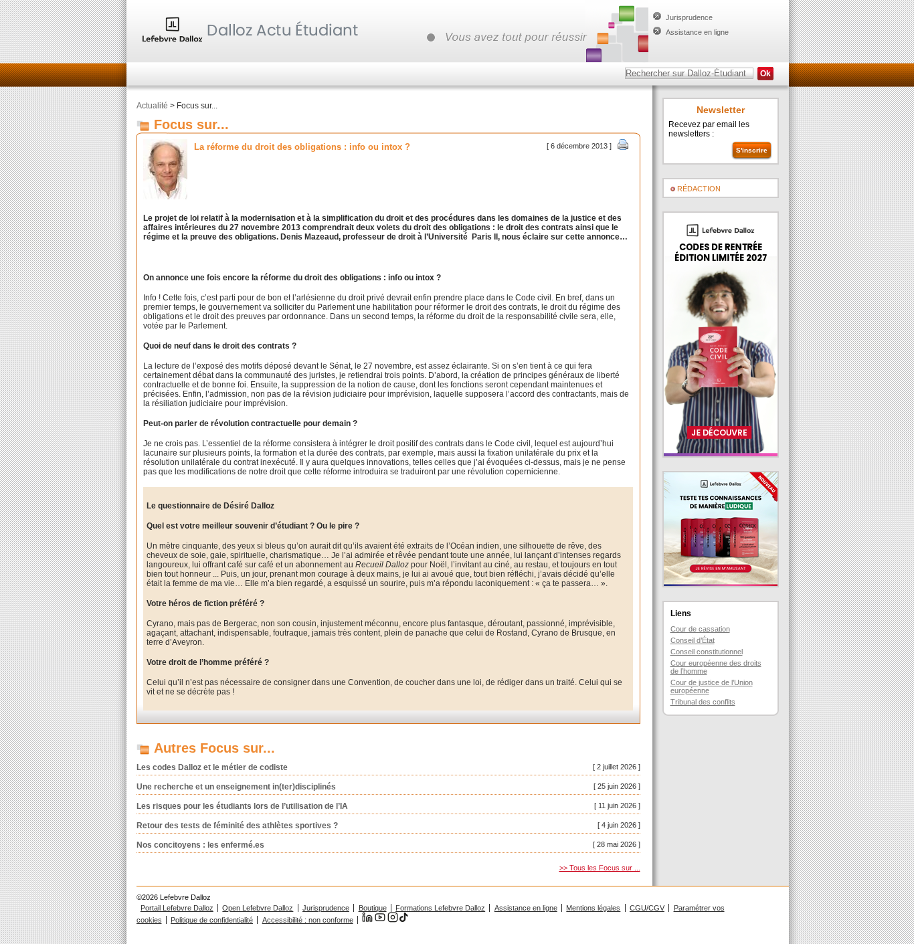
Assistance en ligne (697, 32)
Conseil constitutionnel (706, 652)
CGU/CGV (647, 908)
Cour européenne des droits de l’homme (715, 667)
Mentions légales (593, 908)
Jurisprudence (689, 17)
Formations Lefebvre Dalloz (440, 908)
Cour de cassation (700, 629)
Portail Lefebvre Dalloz (177, 908)
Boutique (373, 908)
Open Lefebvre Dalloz (257, 908)
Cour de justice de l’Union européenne (711, 686)
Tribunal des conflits (702, 702)
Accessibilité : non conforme (307, 920)
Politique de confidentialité (212, 920)
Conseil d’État (692, 640)
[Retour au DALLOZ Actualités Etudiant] (253, 43)
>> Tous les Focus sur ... (599, 868)
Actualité (152, 105)
